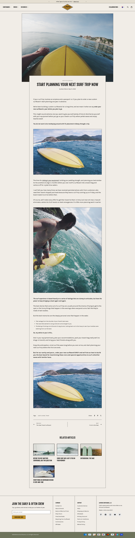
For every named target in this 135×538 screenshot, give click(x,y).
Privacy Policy (81, 521)
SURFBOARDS (6, 7)
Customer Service (82, 506)
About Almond (59, 508)
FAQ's (78, 508)
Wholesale (80, 514)
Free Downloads (60, 516)
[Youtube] (115, 514)
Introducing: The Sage (87, 458)
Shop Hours (58, 514)
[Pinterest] (98, 415)
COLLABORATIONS (113, 7)
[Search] (128, 7)
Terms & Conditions (83, 519)
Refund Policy (81, 524)
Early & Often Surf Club (62, 511)
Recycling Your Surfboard (62, 519)
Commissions (59, 521)
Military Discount (82, 516)
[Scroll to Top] (132, 529)
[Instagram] (110, 514)
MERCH (15, 7)
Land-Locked (41, 415)
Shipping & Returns (83, 511)
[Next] (86, 1)
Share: (90, 415)
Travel (47, 415)
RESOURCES (24, 7)
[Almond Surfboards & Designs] (67, 7)
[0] (131, 7)
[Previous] (49, 1)
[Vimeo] (119, 514)
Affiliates (57, 524)
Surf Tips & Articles (67, 80)
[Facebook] (94, 415)
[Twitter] (101, 415)
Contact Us (58, 506)
